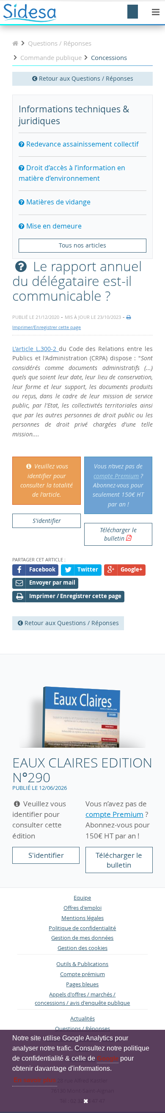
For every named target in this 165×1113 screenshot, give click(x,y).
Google (107, 1058)
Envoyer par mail (52, 582)
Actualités (82, 1018)
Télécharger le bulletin (118, 534)
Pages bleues (82, 984)
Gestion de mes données (82, 938)
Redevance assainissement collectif (81, 144)
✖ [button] (85, 1101)
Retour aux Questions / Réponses (85, 78)
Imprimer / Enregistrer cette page (75, 596)
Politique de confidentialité (82, 928)
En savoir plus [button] (35, 1079)
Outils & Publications (82, 964)
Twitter (87, 569)
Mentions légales (82, 918)
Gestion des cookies (82, 948)
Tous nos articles (82, 245)
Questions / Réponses (82, 1028)
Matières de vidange (58, 202)
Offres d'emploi (82, 908)
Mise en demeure (53, 226)
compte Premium (116, 476)
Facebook (42, 569)
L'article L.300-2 (35, 349)
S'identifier (47, 521)
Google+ (131, 569)
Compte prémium (82, 974)
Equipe (82, 897)
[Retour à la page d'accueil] (15, 43)
